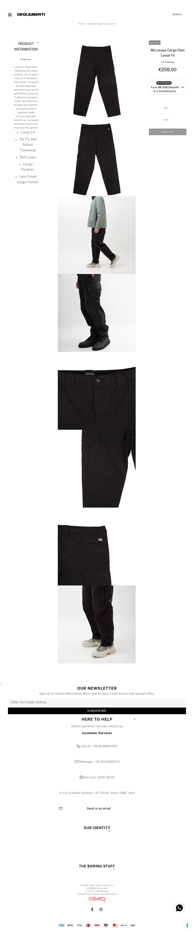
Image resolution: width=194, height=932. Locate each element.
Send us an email (99, 808)
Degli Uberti (31, 14)
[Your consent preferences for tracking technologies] (187, 925)
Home (81, 24)
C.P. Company (167, 62)
